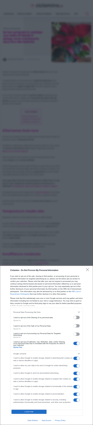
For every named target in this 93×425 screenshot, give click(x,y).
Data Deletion (33, 420)
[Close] (88, 270)
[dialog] (46, 345)
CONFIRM (29, 412)
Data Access (46, 420)
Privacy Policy (60, 420)
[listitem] (46, 312)
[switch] (76, 317)
